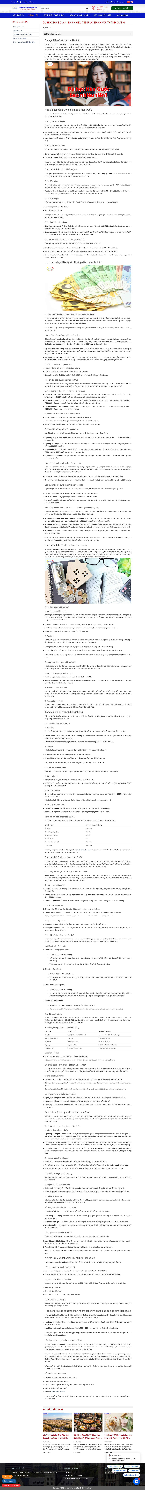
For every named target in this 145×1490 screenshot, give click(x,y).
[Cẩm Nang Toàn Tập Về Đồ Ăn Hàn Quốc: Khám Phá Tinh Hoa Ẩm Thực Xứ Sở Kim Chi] (88, 1422)
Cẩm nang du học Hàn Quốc (22, 34)
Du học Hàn (33, 15)
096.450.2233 (102, 9)
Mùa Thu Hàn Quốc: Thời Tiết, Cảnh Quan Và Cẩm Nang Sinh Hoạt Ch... (56, 1436)
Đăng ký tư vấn (122, 8)
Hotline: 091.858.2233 (11, 1485)
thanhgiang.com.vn (58, 1392)
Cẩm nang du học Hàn (79, 15)
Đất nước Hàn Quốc (102, 15)
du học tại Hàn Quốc (84, 850)
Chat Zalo (7, 1476)
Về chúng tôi (18, 15)
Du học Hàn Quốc (18, 27)
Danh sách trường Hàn (54, 15)
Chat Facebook (9, 1481)
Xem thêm (46, 1452)
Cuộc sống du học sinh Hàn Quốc (24, 42)
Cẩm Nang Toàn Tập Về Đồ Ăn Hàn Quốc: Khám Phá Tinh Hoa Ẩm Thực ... (88, 1436)
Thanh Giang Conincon (84, 1488)
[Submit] (87, 8)
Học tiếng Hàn (17, 31)
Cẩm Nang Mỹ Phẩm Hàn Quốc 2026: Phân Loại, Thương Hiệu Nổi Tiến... (118, 1436)
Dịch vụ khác (122, 15)
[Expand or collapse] (131, 34)
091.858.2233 (102, 7)
